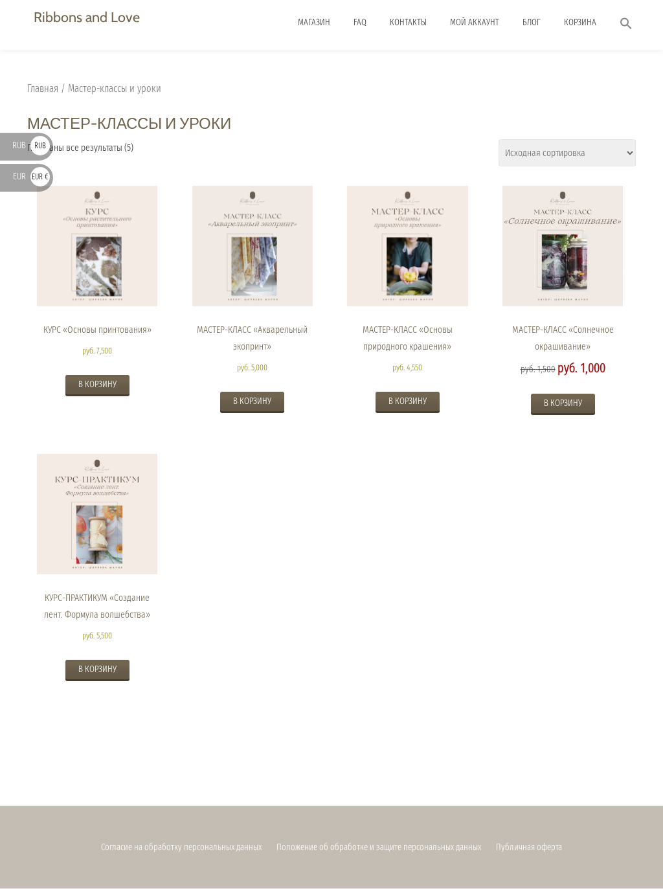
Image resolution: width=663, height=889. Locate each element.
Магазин (314, 22)
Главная (42, 88)
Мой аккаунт (474, 22)
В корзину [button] (97, 384)
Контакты (408, 22)
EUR (31, 176)
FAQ (360, 22)
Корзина (580, 22)
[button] (626, 25)
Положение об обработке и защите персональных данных (378, 847)
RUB (29, 145)
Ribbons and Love (87, 16)
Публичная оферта (529, 847)
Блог (532, 22)
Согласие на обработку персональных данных (181, 847)
